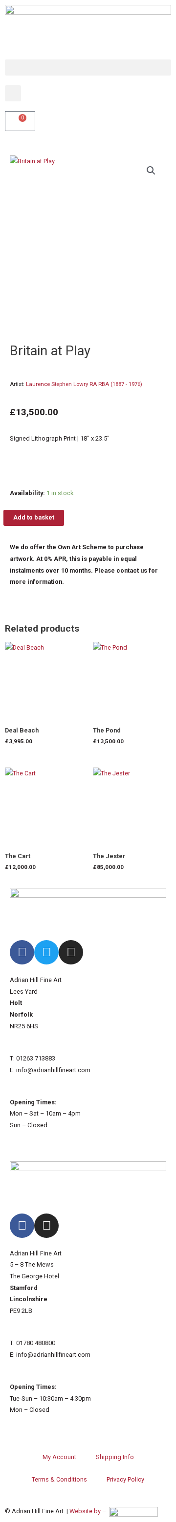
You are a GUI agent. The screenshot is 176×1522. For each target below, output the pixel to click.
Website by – (89, 1511)
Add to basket (33, 517)
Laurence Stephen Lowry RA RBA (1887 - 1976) (84, 384)
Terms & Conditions (59, 1479)
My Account (59, 1457)
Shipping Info (115, 1457)
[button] (88, 67)
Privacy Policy (125, 1479)
